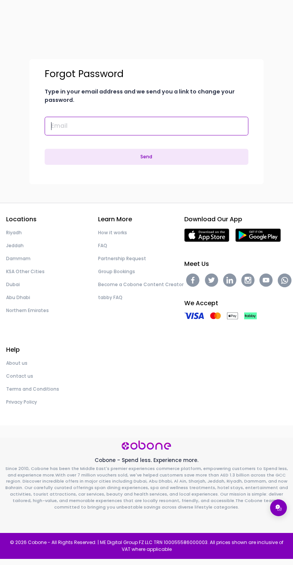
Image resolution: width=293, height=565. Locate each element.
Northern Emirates (27, 310)
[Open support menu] (278, 507)
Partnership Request (122, 258)
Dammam (18, 258)
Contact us (19, 376)
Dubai (13, 284)
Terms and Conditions (32, 389)
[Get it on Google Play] (258, 234)
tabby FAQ (110, 297)
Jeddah (15, 245)
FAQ (102, 245)
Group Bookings (116, 271)
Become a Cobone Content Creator (141, 284)
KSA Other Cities (25, 271)
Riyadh (14, 232)
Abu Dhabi (18, 297)
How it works (112, 232)
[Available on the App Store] (206, 234)
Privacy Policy (21, 402)
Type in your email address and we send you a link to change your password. (140, 96)
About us (16, 363)
